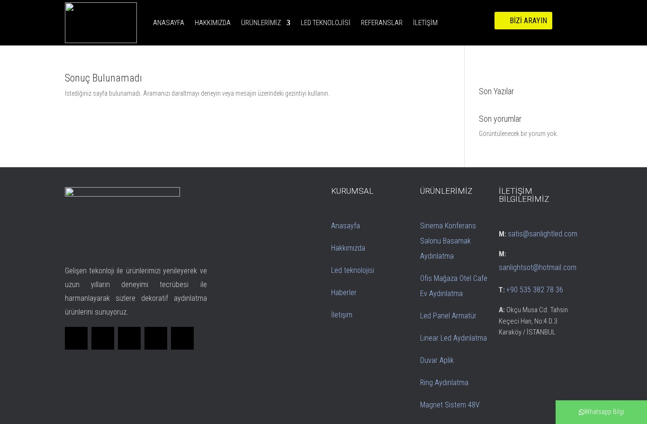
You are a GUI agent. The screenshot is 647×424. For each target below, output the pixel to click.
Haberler (344, 292)
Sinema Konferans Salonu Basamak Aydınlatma (448, 241)
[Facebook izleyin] (76, 338)
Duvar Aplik (437, 360)
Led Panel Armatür (448, 315)
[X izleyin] (102, 338)
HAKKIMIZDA (213, 22)
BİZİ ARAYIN (528, 20)
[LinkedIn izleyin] (129, 338)
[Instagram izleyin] (155, 338)
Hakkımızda (348, 248)
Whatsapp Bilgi (604, 411)
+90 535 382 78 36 (534, 289)
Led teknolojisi (352, 270)
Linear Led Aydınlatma (453, 338)
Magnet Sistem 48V (450, 404)
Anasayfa (345, 225)
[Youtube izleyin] (182, 338)
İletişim (341, 314)
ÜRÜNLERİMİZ (261, 22)
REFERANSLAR (382, 22)
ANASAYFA (168, 22)
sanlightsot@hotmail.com (537, 267)
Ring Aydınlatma (444, 382)
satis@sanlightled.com (542, 233)
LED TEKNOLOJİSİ (325, 22)
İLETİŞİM (425, 22)
